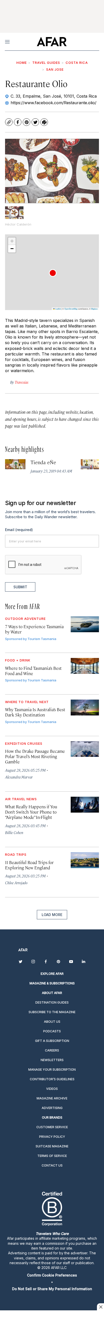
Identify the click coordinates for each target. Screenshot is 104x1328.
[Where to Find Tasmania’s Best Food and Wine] (85, 666)
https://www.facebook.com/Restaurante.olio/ (53, 102)
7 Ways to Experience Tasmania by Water (34, 629)
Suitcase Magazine (52, 1146)
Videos (52, 1089)
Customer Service (52, 1127)
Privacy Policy (52, 1137)
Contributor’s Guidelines (52, 1079)
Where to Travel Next (27, 702)
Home (21, 63)
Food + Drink (18, 660)
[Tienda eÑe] (15, 464)
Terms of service (52, 1156)
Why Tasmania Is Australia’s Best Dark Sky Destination (35, 712)
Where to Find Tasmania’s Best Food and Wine (33, 670)
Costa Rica (77, 63)
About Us (52, 1021)
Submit (20, 587)
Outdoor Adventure (25, 619)
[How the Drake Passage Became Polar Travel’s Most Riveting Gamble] (85, 749)
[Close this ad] (100, 1306)
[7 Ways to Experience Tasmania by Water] (85, 624)
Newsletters (52, 1060)
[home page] (51, 41)
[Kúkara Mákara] (91, 464)
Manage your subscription (52, 1069)
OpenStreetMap (70, 308)
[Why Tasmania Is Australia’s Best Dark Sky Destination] (85, 707)
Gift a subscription (52, 1041)
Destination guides (52, 1002)
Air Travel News (21, 799)
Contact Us (52, 1165)
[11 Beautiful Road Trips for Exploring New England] (85, 860)
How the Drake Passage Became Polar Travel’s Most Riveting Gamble (35, 756)
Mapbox (94, 308)
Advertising (52, 1108)
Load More (52, 914)
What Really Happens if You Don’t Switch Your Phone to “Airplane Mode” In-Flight (31, 812)
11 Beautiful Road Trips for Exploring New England (29, 865)
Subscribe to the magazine (52, 1012)
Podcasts (52, 1031)
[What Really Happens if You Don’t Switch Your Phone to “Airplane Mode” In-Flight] (85, 805)
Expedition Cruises (23, 743)
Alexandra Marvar (19, 776)
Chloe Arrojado (16, 882)
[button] (53, 273)
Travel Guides (46, 63)
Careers (52, 1050)
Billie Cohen (14, 832)
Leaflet (58, 308)
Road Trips (16, 854)
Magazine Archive (52, 1098)
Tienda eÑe (43, 462)
